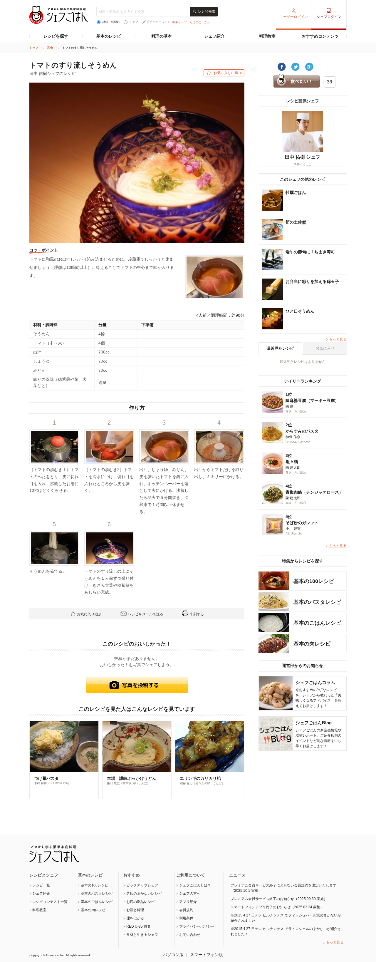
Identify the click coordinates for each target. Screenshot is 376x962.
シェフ (133, 22)
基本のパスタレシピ (97, 893)
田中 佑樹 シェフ (302, 157)
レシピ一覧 (41, 885)
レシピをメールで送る (145, 614)
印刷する (197, 614)
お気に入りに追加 (228, 73)
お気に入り (325, 348)
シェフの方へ (189, 893)
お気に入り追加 (89, 614)
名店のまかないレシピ (144, 893)
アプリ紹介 (188, 902)
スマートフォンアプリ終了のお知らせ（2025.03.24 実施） (277, 907)
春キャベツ (179, 22)
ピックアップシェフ (142, 885)
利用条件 (186, 918)
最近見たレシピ (280, 348)
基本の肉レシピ (93, 910)
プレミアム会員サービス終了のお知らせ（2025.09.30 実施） (279, 899)
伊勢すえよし (302, 164)
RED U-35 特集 (138, 926)
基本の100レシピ (94, 885)
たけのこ (196, 22)
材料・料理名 (111, 22)
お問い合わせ (189, 935)
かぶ (207, 22)
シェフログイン (329, 17)
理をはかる (135, 918)
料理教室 (267, 36)
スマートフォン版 (206, 954)
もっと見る (338, 339)
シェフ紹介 (214, 36)
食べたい (296, 81)
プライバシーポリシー (196, 926)
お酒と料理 (135, 910)
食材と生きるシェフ (142, 935)
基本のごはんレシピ (97, 902)
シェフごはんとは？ (195, 885)
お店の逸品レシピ (140, 902)
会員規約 (186, 910)
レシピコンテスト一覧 (50, 902)
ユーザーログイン (294, 17)
